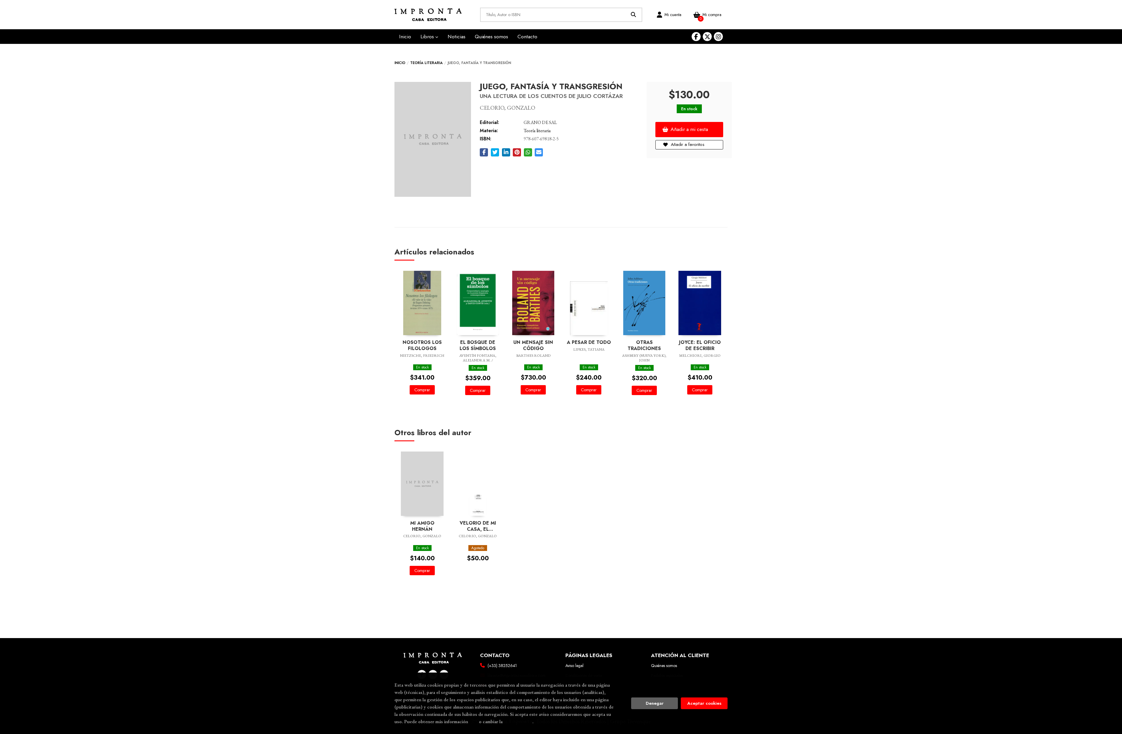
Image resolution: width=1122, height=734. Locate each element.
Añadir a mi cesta (689, 129)
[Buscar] (634, 14)
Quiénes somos (664, 665)
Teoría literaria (426, 63)
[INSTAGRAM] (718, 37)
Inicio (399, 63)
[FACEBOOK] (696, 37)
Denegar (655, 703)
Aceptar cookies (704, 703)
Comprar (422, 390)
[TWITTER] (707, 37)
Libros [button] (427, 36)
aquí (473, 721)
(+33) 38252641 (502, 665)
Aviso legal (574, 665)
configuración (518, 721)
